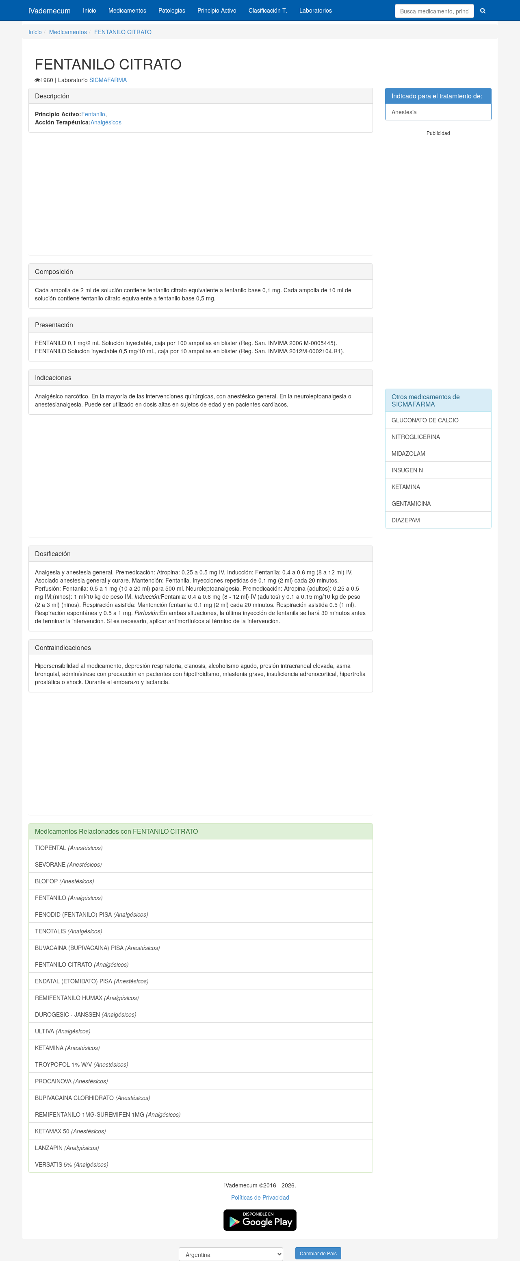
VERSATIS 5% (71, 1164)
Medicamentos (127, 10)
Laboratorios (315, 10)
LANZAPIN (67, 1148)
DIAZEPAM (406, 520)
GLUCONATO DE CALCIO (425, 420)
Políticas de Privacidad (260, 1197)
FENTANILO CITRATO (123, 32)
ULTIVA (63, 1031)
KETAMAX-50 (70, 1131)
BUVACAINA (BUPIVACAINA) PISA (97, 948)
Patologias (171, 10)
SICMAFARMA (108, 80)
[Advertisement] (201, 198)
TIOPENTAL (69, 848)
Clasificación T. (268, 10)
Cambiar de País (318, 1253)
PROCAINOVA (71, 1081)
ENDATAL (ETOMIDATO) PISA (92, 981)
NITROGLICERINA (416, 437)
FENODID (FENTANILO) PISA (91, 914)
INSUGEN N (407, 470)
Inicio (89, 10)
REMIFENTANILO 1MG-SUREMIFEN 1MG (108, 1114)
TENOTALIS (68, 931)
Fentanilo (93, 114)
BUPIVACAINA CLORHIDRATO (92, 1098)
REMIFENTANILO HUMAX (87, 998)
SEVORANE (68, 864)
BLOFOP (64, 881)
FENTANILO (69, 898)
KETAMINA (67, 1048)
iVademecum (49, 10)
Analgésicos (106, 122)
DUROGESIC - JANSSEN (85, 1014)
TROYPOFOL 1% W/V (81, 1064)
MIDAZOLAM (408, 453)
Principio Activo (216, 10)
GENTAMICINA (411, 503)
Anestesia (404, 112)
